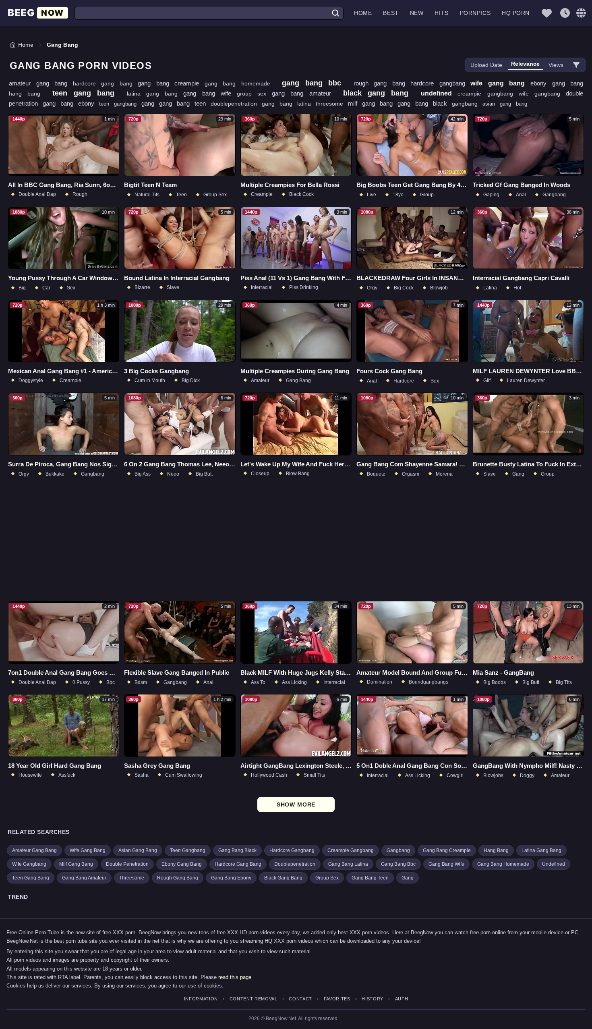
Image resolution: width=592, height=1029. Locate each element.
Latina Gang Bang (541, 850)
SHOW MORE (296, 804)
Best (390, 13)
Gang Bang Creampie (447, 850)
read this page (234, 977)
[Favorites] (546, 13)
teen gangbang (120, 104)
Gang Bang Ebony (231, 878)
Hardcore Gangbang (292, 850)
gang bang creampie (171, 83)
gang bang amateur (304, 93)
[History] (565, 13)
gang (150, 103)
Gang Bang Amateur (84, 878)
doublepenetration (236, 103)
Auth (401, 999)
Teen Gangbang (187, 850)
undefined (439, 93)
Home (363, 13)
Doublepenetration (294, 864)
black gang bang (379, 93)
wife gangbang (542, 93)
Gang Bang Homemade (503, 864)
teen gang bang (86, 93)
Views (556, 65)
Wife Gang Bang (88, 850)
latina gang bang (155, 93)
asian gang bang (504, 104)
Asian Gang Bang (137, 850)
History (372, 999)
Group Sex (327, 878)
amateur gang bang (41, 83)
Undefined (553, 864)
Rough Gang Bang (177, 878)
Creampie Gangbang (350, 850)
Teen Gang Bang (30, 878)
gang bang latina (289, 103)
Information (201, 999)
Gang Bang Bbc (398, 864)
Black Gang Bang (283, 878)
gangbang (467, 103)
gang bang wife (210, 93)
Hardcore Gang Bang (238, 864)
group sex (254, 93)
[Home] (38, 13)
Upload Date (486, 65)
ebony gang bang (556, 83)
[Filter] (576, 65)
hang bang (27, 93)
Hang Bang (496, 850)
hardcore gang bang (105, 83)
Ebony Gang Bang (181, 864)
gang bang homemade (240, 83)
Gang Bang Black (237, 850)
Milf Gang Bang (76, 864)
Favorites (337, 999)
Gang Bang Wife (446, 864)
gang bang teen (185, 103)
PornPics (475, 13)
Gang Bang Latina (348, 864)
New (417, 13)
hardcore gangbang (440, 83)
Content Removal (253, 999)
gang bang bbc (314, 83)
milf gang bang (372, 103)
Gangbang (398, 850)
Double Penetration (127, 864)
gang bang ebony (71, 103)
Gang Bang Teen (370, 878)
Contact (300, 999)
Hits (441, 13)
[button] (581, 13)
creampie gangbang (487, 93)
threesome (332, 103)
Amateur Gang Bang (34, 850)
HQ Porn (516, 13)
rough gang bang (382, 83)
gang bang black (424, 103)
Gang (408, 878)
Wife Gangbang (29, 864)
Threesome (131, 878)
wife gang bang (500, 83)
